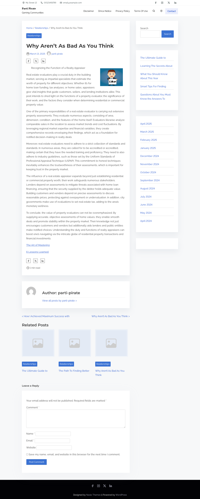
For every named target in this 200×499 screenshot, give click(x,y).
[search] (154, 11)
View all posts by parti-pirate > (59, 300)
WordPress (121, 495)
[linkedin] (175, 3)
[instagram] (162, 3)
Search (144, 28)
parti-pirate (57, 54)
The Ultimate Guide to (34, 370)
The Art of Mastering (38, 245)
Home (29, 28)
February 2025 (148, 139)
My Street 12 (31, 3)
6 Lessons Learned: (37, 251)
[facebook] (155, 3)
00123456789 (49, 3)
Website (31, 447)
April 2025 (146, 123)
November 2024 (149, 164)
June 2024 (146, 204)
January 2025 (148, 148)
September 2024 (150, 180)
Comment (32, 407)
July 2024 (145, 196)
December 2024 (149, 156)
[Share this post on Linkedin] (43, 61)
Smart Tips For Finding (153, 86)
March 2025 (147, 131)
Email (30, 440)
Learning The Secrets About (156, 65)
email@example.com (72, 3)
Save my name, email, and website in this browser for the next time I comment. (74, 454)
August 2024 (147, 188)
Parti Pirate (29, 8)
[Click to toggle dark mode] (161, 11)
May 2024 (146, 212)
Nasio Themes (93, 495)
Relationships (41, 28)
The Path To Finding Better (74, 370)
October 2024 (148, 172)
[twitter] (169, 3)
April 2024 (146, 221)
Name (30, 433)
